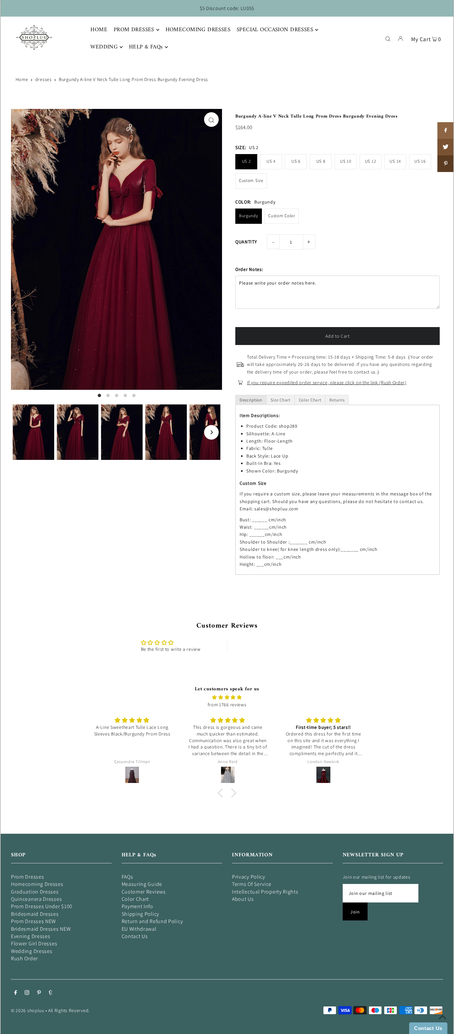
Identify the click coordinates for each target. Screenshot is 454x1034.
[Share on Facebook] (445, 130)
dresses (43, 79)
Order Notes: (249, 269)
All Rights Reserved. (69, 1010)
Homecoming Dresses (37, 884)
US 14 (395, 161)
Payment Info (137, 906)
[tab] (251, 400)
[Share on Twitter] (445, 147)
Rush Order (24, 958)
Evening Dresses (31, 936)
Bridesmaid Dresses (35, 913)
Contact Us (135, 936)
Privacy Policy (248, 876)
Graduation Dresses (35, 891)
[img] (227, 697)
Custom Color (281, 215)
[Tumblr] (51, 993)
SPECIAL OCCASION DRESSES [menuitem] (275, 30)
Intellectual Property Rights (265, 891)
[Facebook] (15, 993)
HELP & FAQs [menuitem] (146, 47)
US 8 (320, 161)
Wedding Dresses (32, 951)
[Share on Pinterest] (445, 163)
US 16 (420, 161)
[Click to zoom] (211, 119)
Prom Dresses (27, 876)
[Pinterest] (39, 993)
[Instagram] (27, 993)
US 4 (271, 161)
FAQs (127, 876)
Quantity (246, 242)
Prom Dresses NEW (33, 921)
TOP (442, 1024)
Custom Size (251, 180)
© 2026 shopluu (27, 1010)
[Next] (211, 432)
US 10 (345, 161)
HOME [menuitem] (98, 30)
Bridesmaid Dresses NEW (40, 928)
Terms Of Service (252, 884)
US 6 (295, 161)
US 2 (246, 161)
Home (22, 79)
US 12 (370, 161)
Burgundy (248, 215)
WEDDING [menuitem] (104, 47)
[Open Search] (388, 38)
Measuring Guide (142, 884)
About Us (243, 899)
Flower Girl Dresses (34, 943)
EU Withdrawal (139, 928)
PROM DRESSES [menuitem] (134, 30)
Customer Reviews (144, 891)
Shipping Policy (141, 913)
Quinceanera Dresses (36, 899)
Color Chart (135, 899)
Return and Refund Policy (152, 921)
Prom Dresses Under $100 (41, 906)
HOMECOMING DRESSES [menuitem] (198, 30)
